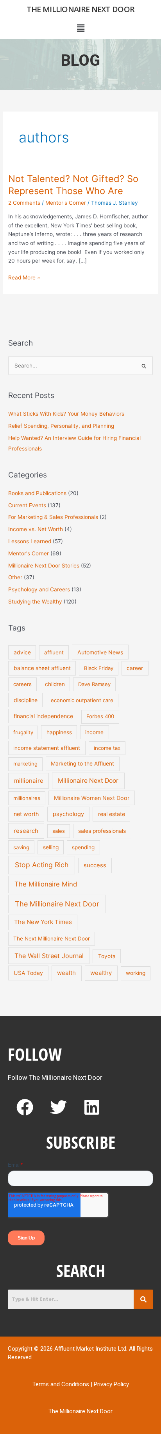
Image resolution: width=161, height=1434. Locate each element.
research (26, 830)
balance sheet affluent (42, 668)
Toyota (107, 956)
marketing (25, 763)
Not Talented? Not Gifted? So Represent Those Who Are (73, 184)
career (135, 668)
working (135, 973)
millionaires (26, 798)
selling (51, 847)
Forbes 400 (100, 716)
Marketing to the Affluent (82, 763)
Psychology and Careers (39, 589)
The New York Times (43, 922)
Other (15, 577)
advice (22, 652)
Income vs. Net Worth (35, 529)
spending (83, 847)
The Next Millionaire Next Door (51, 938)
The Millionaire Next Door (81, 9)
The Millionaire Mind (45, 884)
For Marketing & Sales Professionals (53, 517)
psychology (68, 814)
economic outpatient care (82, 700)
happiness (59, 732)
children (55, 684)
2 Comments (24, 203)
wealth (66, 972)
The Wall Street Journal (49, 956)
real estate (111, 814)
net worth (26, 814)
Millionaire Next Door (88, 780)
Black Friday (98, 668)
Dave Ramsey (94, 684)
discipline (26, 700)
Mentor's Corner (65, 203)
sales (58, 831)
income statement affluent (46, 748)
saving (21, 847)
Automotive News (100, 652)
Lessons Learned (29, 541)
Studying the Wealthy (35, 601)
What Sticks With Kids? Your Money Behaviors (66, 414)
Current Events (27, 505)
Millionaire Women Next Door (91, 797)
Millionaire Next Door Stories (43, 565)
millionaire (28, 780)
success (95, 865)
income (94, 732)
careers (22, 684)
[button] (80, 28)
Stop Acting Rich (41, 865)
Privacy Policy (111, 1384)
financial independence (43, 716)
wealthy (101, 972)
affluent (54, 652)
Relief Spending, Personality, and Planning (61, 426)
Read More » (24, 277)
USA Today (28, 972)
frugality (23, 732)
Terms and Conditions (60, 1384)
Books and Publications (37, 493)
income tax (107, 748)
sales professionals (102, 831)
